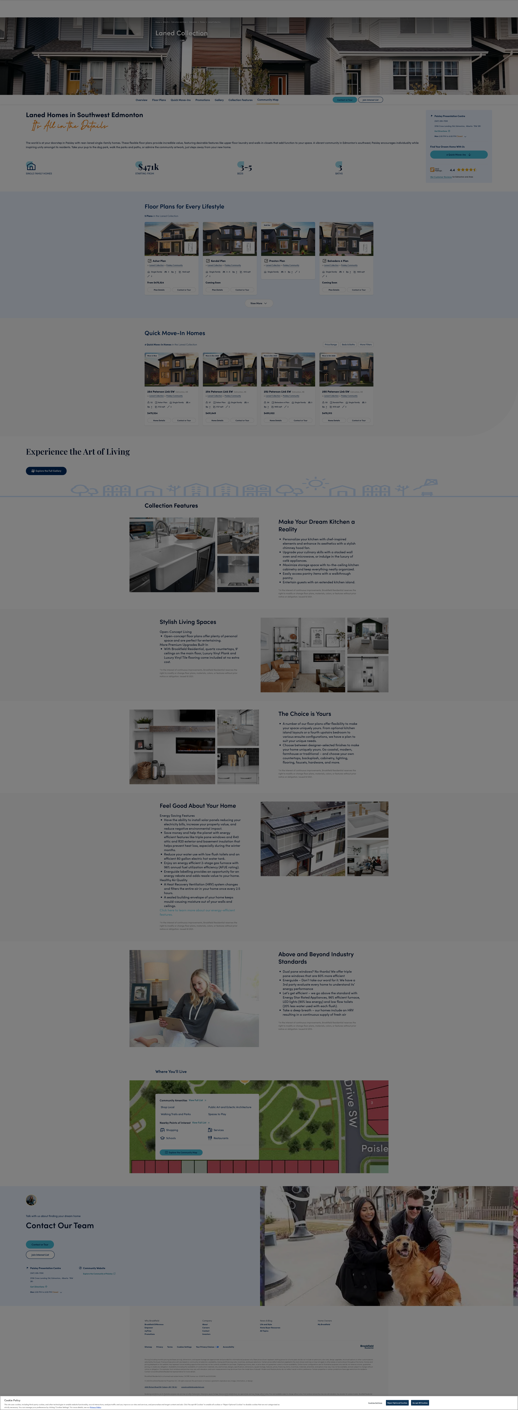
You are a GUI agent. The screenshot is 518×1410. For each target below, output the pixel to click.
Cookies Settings (375, 1402)
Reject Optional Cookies (397, 1402)
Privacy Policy (95, 1407)
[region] (259, 1403)
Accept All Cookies (420, 1402)
